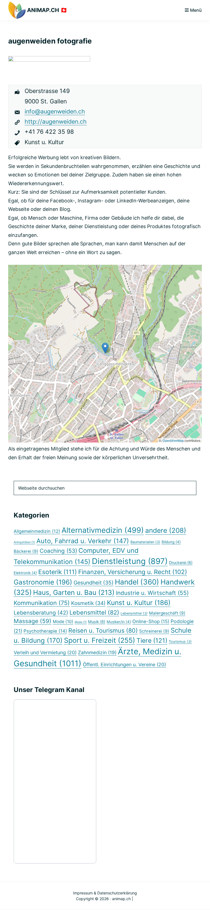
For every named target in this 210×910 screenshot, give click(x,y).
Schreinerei (154, 631)
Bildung (171, 542)
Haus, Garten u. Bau (74, 592)
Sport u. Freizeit (99, 640)
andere (165, 530)
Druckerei (180, 562)
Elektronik (25, 573)
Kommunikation (42, 602)
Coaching (58, 550)
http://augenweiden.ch (56, 121)
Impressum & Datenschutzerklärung (105, 893)
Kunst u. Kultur (139, 603)
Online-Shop (150, 621)
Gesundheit (93, 582)
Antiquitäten (24, 542)
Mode (63, 621)
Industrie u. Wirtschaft (152, 592)
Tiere (151, 640)
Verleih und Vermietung (45, 652)
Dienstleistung (130, 561)
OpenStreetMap (173, 440)
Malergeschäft (167, 613)
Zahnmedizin (97, 652)
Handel (137, 582)
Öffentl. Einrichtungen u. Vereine (124, 664)
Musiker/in (119, 622)
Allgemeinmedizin (37, 531)
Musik (96, 621)
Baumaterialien (145, 542)
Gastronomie (43, 582)
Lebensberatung (41, 612)
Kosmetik (88, 603)
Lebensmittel (94, 612)
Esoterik (57, 571)
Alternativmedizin (103, 530)
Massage (32, 621)
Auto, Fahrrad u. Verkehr (82, 541)
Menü (196, 10)
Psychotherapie (45, 631)
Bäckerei (26, 551)
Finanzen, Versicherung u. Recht (132, 571)
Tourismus (180, 641)
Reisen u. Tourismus (103, 630)
